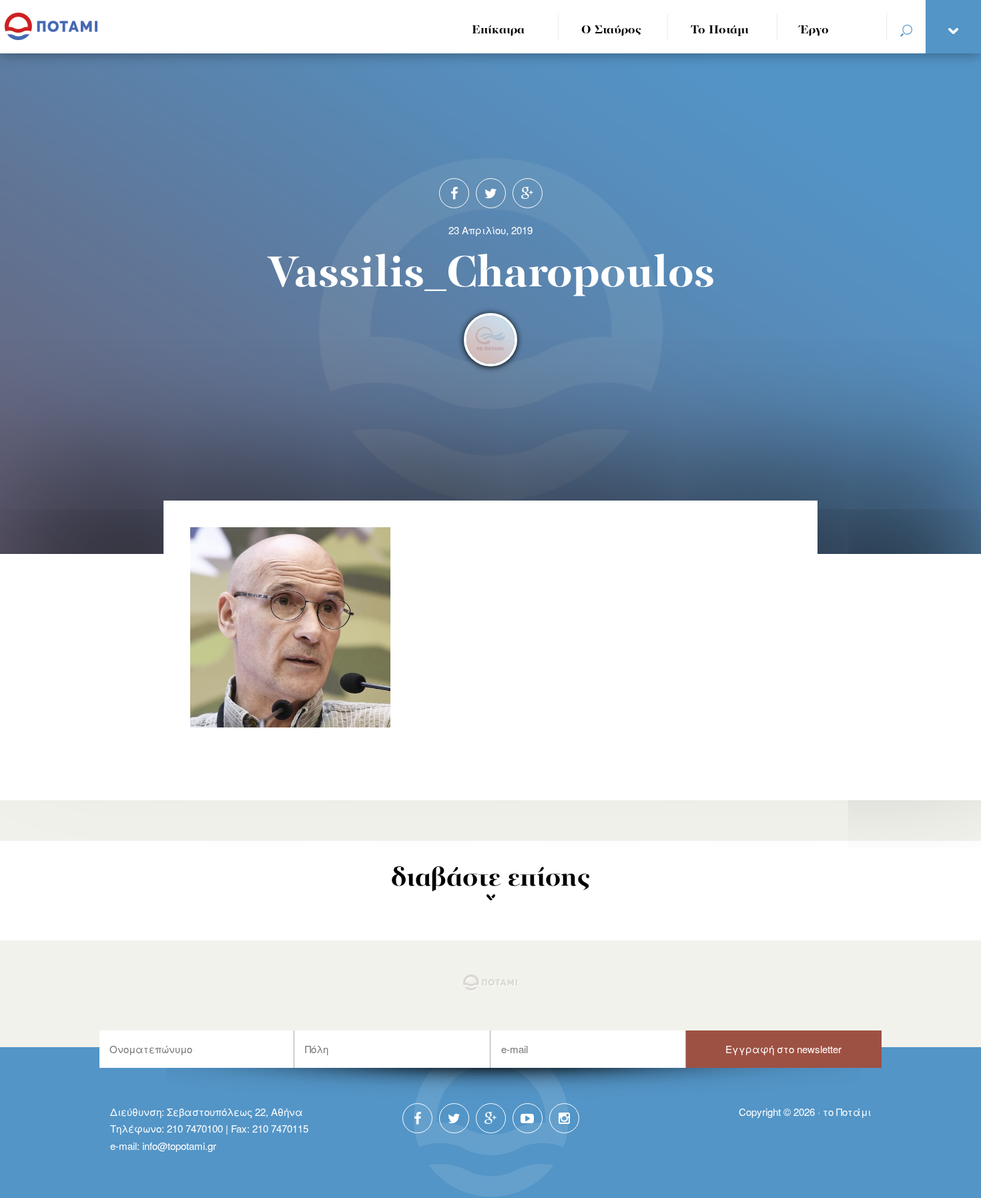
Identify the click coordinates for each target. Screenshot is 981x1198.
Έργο (814, 30)
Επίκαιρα (498, 30)
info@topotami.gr (179, 1146)
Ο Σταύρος (611, 30)
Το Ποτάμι (720, 30)
